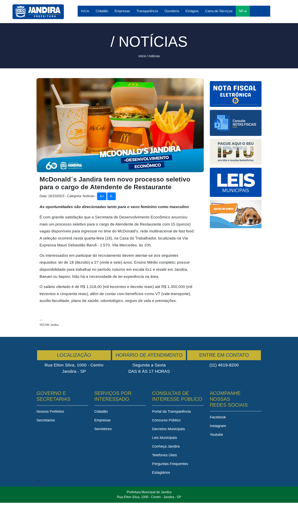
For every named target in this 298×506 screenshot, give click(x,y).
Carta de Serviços (219, 11)
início (142, 56)
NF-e (243, 11)
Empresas (122, 11)
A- (111, 196)
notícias (154, 56)
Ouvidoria (171, 11)
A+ (102, 196)
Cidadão (102, 11)
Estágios (192, 11)
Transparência (147, 11)
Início (85, 11)
